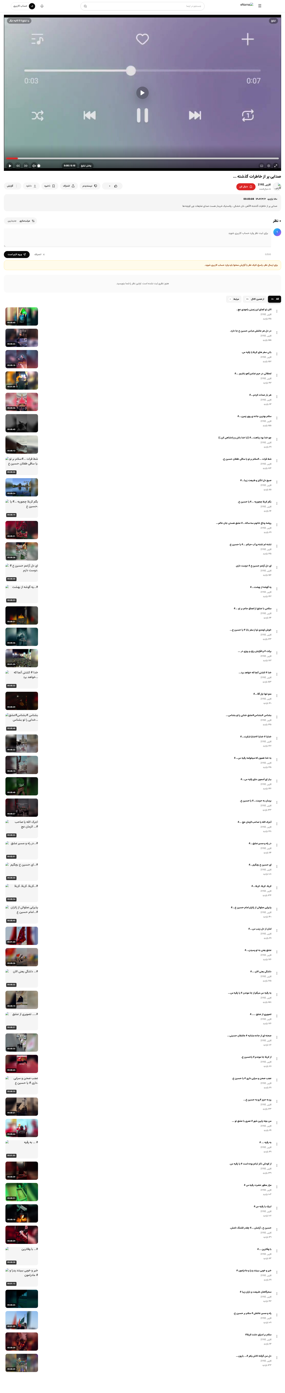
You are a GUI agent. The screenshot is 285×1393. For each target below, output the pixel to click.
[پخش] (142, 93)
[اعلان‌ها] (42, 6)
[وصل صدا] (34, 165)
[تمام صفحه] (276, 166)
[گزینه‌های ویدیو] (277, 311)
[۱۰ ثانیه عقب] (17, 165)
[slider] (142, 158)
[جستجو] (85, 6)
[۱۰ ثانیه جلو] (25, 165)
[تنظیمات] (269, 166)
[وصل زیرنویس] (261, 166)
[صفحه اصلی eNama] (246, 6)
